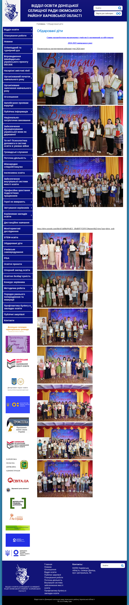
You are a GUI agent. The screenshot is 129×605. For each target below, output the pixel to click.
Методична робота (14, 288)
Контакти (9, 320)
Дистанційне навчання (16, 222)
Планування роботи (15, 35)
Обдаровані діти (13, 243)
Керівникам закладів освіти (15, 215)
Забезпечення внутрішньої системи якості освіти (16, 182)
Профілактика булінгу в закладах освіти (17, 307)
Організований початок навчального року (17, 78)
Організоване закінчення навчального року (17, 88)
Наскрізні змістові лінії (17, 70)
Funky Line (67, 601)
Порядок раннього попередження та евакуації (14, 297)
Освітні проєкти (13, 264)
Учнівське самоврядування (13, 250)
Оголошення (11, 97)
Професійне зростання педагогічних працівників (17, 193)
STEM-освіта (11, 237)
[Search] (120, 8)
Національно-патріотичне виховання (17, 119)
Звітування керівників (16, 208)
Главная (48, 564)
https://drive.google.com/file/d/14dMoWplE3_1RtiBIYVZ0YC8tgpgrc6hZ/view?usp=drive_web (75, 229)
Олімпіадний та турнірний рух (12, 49)
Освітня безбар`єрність (17, 276)
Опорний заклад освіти (17, 270)
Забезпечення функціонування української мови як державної (15, 130)
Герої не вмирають (14, 201)
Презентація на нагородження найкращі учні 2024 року (61, 49)
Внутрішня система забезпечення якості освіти (53, 585)
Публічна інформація (16, 111)
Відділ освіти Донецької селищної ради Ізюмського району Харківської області (55, 11)
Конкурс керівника (14, 282)
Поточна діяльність (15, 158)
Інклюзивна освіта (14, 173)
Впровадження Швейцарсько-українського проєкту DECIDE (16, 60)
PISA (6, 258)
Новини (8, 41)
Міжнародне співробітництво (13, 165)
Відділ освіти (11, 29)
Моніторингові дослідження (12, 230)
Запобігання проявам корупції (16, 104)
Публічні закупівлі (14, 314)
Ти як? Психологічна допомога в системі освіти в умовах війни (16, 143)
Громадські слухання (16, 152)
